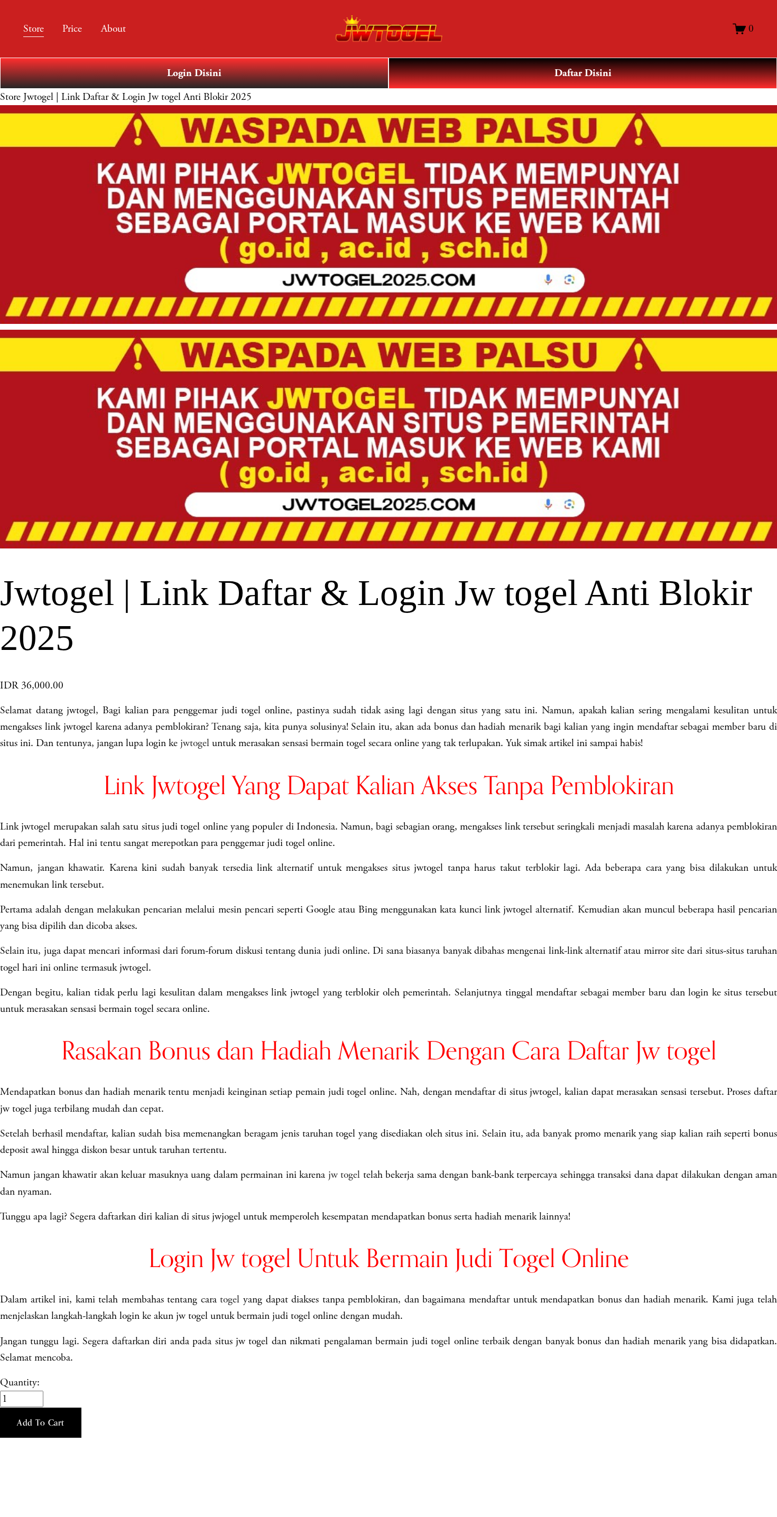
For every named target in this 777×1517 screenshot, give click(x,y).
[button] (40, 1423)
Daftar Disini (583, 73)
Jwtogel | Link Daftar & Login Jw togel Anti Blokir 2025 (137, 97)
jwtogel (194, 743)
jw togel (344, 1174)
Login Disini (194, 73)
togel (229, 1299)
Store (10, 97)
